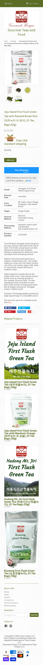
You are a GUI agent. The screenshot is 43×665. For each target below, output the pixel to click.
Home (6, 592)
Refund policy (10, 606)
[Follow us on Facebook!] (6, 627)
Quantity (7, 150)
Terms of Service (11, 603)
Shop (6, 595)
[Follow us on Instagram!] (11, 627)
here (10, 302)
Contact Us (9, 600)
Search (7, 597)
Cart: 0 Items (33, 4)
